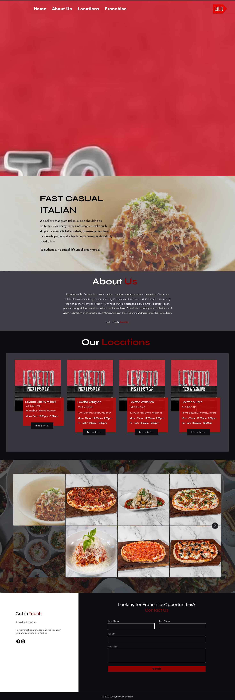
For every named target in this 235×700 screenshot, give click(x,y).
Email (111, 634)
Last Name (164, 621)
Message (112, 646)
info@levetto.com (26, 622)
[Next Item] (215, 525)
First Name (113, 621)
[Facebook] (18, 641)
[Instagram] (23, 641)
